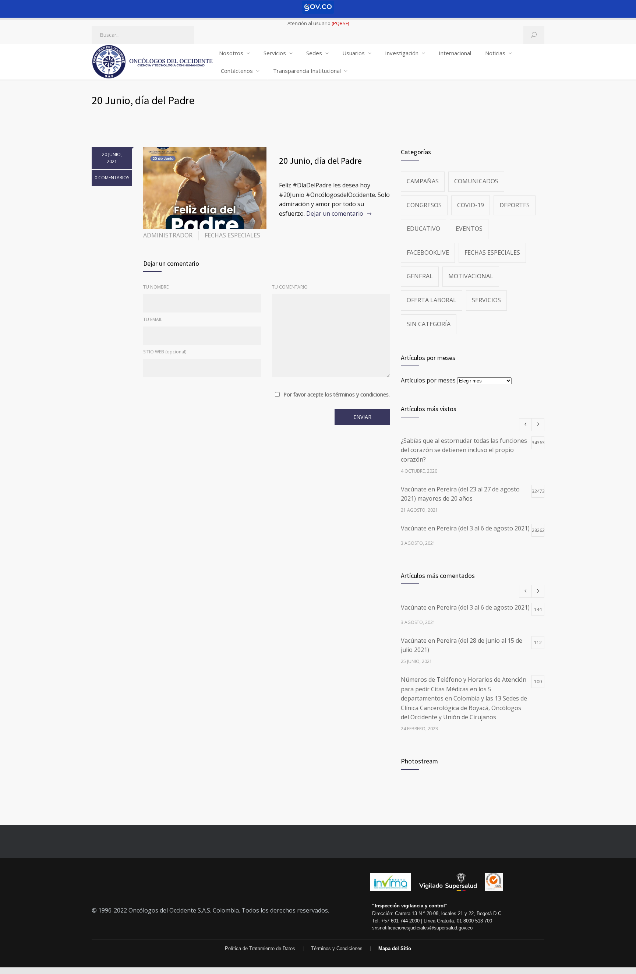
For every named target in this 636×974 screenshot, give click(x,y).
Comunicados (476, 181)
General (420, 276)
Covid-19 (470, 205)
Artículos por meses (428, 380)
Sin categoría (429, 324)
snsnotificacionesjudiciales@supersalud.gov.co (422, 928)
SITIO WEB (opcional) (164, 352)
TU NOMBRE (156, 287)
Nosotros (231, 53)
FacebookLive (428, 252)
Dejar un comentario (334, 213)
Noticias (495, 53)
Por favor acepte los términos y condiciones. (336, 394)
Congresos (424, 205)
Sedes (314, 53)
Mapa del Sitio (394, 948)
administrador (167, 235)
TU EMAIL (152, 319)
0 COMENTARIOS (112, 177)
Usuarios (353, 53)
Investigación (401, 53)
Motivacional (470, 276)
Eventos (469, 229)
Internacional (455, 53)
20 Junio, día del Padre (320, 160)
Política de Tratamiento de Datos (260, 948)
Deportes (514, 205)
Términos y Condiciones (337, 948)
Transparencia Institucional (307, 70)
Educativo (423, 229)
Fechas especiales (232, 235)
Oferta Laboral (431, 300)
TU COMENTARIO (290, 287)
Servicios (275, 53)
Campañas (423, 181)
